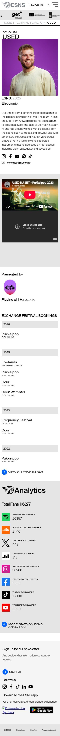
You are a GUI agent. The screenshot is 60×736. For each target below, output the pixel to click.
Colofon (33, 730)
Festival (22, 22)
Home (7, 22)
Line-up (38, 22)
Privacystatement (49, 730)
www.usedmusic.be (18, 162)
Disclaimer (20, 730)
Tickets (36, 4)
